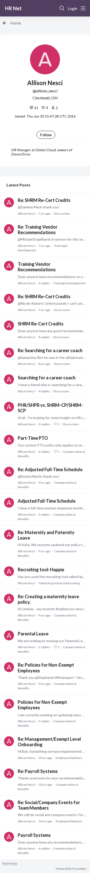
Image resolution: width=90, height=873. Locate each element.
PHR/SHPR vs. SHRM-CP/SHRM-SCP (50, 407)
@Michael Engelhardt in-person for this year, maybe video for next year (52, 239)
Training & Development (69, 283)
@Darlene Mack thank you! (39, 207)
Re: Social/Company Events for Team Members (49, 805)
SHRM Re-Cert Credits (41, 323)
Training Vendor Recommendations (37, 266)
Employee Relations (69, 758)
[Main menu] (83, 8)
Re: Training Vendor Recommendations (38, 229)
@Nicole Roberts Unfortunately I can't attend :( (52, 303)
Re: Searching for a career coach (50, 350)
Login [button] (72, 8)
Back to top (9, 863)
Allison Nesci (26, 213)
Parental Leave (33, 633)
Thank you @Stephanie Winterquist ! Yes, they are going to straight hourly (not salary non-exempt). (52, 677)
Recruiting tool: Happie (41, 569)
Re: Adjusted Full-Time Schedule (50, 469)
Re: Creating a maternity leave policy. (48, 599)
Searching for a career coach (47, 377)
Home (15, 22)
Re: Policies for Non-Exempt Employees (46, 667)
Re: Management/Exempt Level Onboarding (49, 741)
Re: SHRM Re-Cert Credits (44, 200)
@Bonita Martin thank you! (39, 476)
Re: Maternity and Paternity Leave (46, 535)
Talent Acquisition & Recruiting (59, 583)
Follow (46, 135)
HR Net (13, 8)
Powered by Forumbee (71, 869)
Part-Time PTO (33, 438)
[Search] (62, 8)
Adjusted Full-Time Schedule (47, 501)
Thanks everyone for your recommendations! (52, 778)
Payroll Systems (34, 835)
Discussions (62, 213)
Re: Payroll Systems (38, 771)
